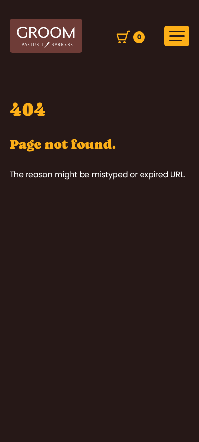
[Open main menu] (176, 36)
